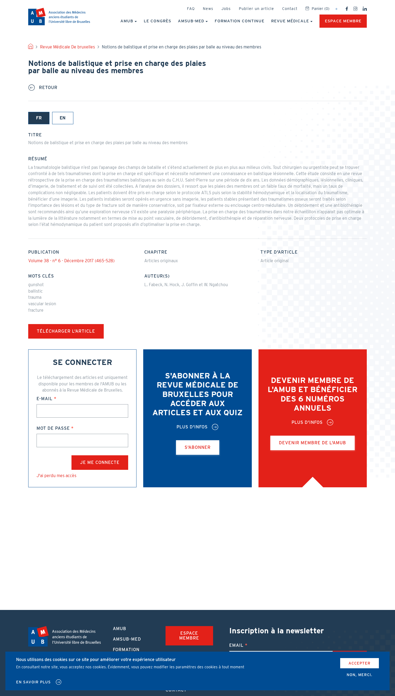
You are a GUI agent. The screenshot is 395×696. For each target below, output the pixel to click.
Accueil (30, 47)
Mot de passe (53, 428)
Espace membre (343, 21)
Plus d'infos (192, 427)
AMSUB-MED (191, 21)
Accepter (360, 663)
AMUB (59, 16)
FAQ (191, 8)
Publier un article (256, 8)
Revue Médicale (290, 21)
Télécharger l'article (66, 331)
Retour (48, 87)
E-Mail (45, 398)
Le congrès (157, 21)
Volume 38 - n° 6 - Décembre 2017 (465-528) (71, 260)
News (208, 8)
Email (236, 645)
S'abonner (198, 447)
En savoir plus (33, 682)
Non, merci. (359, 675)
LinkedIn (365, 9)
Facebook (347, 9)
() (320, 8)
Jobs (226, 8)
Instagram (355, 9)
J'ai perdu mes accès (56, 475)
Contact (289, 8)
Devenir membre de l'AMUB (312, 442)
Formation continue (239, 21)
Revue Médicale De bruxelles (67, 46)
